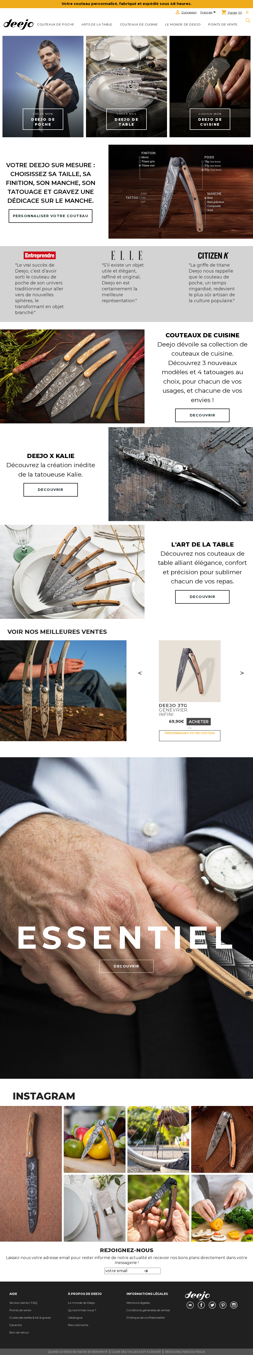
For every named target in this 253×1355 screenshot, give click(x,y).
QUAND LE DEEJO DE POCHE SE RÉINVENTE (78, 1352)
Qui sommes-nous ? (82, 1310)
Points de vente (222, 24)
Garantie (15, 1325)
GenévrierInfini (173, 710)
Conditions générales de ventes (148, 1310)
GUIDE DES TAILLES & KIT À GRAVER (136, 1352)
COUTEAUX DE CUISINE (139, 24)
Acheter (199, 721)
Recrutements (78, 1325)
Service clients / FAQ (23, 1303)
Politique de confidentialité (145, 1317)
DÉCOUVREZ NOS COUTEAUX (185, 1352)
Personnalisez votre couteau (190, 733)
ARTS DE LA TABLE (97, 24)
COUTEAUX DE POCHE (55, 24)
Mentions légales (138, 1303)
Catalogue (75, 1317)
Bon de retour (19, 1332)
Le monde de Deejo (183, 24)
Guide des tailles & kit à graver (30, 1317)
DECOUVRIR (202, 415)
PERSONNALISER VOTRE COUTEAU (50, 216)
